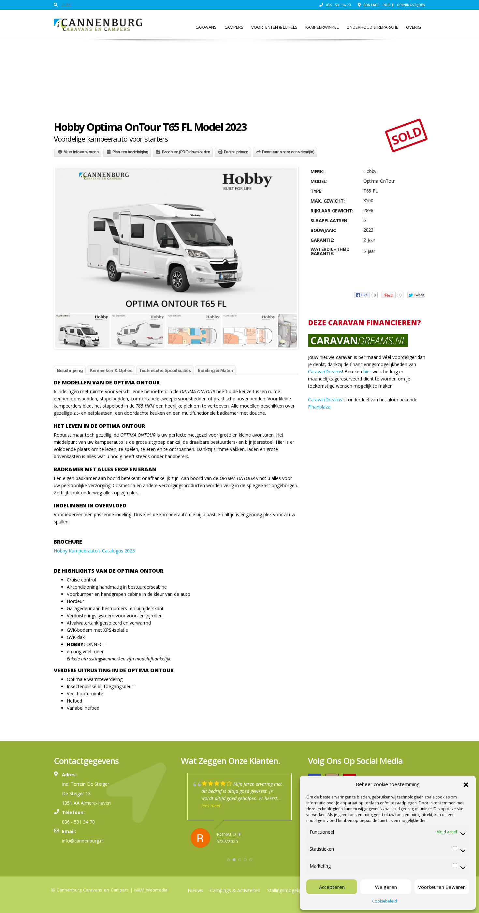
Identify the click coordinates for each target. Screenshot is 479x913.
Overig (413, 27)
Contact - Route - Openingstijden (393, 5)
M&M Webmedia (150, 890)
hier (367, 371)
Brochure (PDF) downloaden (186, 152)
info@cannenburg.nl (83, 841)
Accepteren (332, 887)
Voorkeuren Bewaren (442, 887)
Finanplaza (319, 407)
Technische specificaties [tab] (165, 370)
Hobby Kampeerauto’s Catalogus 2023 (94, 551)
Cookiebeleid (384, 901)
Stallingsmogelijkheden (291, 890)
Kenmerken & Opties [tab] (111, 370)
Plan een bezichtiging (130, 152)
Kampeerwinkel (322, 27)
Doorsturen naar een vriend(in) (288, 152)
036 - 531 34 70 (338, 5)
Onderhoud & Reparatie (372, 27)
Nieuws (195, 890)
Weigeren (386, 887)
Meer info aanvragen (81, 152)
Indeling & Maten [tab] (215, 370)
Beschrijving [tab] (70, 370)
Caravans (206, 27)
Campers (234, 27)
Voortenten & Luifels (274, 27)
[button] (466, 784)
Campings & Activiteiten (235, 890)
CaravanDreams (325, 371)
